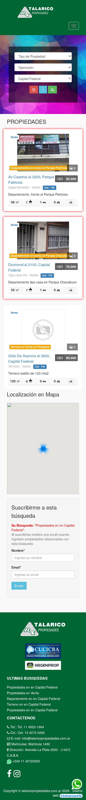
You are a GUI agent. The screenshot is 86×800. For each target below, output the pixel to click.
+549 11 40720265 (25, 761)
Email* (16, 567)
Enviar (19, 585)
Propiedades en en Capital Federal (32, 687)
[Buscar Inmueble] (52, 89)
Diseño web (68, 792)
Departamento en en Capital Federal (33, 698)
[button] (43, 89)
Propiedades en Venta (23, 693)
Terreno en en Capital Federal (29, 704)
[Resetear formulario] (33, 89)
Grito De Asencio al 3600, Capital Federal (29, 358)
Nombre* (18, 550)
